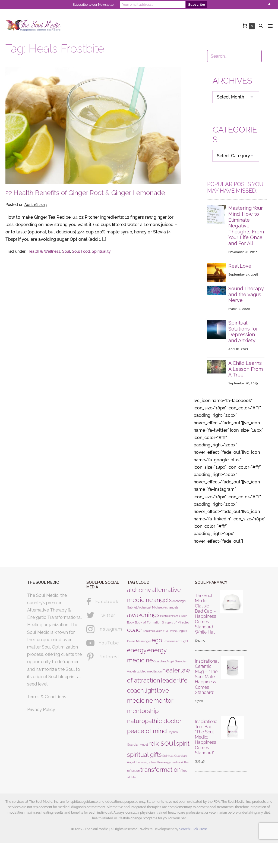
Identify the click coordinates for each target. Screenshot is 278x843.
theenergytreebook (170, 762)
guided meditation (149, 671)
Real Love (239, 266)
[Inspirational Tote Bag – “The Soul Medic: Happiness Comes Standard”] (233, 741)
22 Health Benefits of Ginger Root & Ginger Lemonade (85, 193)
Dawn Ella (161, 630)
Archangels (170, 607)
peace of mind (147, 730)
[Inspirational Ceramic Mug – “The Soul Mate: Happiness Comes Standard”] (233, 681)
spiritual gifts (144, 754)
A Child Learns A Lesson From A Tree (245, 369)
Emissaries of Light (175, 641)
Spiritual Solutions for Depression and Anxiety (243, 331)
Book (130, 622)
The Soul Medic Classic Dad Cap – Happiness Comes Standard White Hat (205, 614)
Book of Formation (148, 622)
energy (137, 650)
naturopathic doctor (154, 720)
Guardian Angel (163, 661)
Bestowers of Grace (173, 615)
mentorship (143, 710)
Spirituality (101, 251)
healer (171, 670)
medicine (140, 700)
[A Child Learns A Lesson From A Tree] (216, 366)
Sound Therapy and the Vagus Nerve (246, 294)
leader (170, 680)
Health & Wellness (43, 251)
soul (168, 743)
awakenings (143, 614)
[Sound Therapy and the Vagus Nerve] (216, 290)
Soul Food (81, 251)
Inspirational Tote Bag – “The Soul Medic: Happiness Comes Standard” (207, 737)
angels (162, 599)
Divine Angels (178, 630)
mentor (163, 700)
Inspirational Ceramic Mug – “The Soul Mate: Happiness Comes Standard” (207, 677)
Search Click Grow (193, 829)
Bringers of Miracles (175, 622)
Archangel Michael (150, 607)
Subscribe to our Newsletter (94, 5)
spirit (182, 743)
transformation (160, 769)
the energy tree (145, 762)
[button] (261, 25)
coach (135, 629)
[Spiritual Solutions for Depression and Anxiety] (216, 329)
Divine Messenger (139, 641)
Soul (66, 251)
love (163, 690)
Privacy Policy (41, 709)
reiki (154, 743)
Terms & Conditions (46, 696)
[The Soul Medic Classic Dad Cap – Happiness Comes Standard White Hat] (231, 618)
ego (156, 640)
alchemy (139, 589)
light (150, 690)
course (149, 630)
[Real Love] (216, 272)
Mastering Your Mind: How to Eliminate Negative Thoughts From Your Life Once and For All (246, 225)
